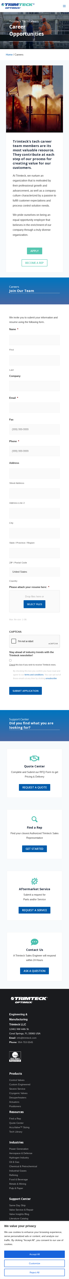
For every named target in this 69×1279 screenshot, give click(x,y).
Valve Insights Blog (19, 1214)
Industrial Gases (17, 1170)
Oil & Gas (14, 1162)
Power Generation (18, 1148)
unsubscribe (51, 678)
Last (11, 370)
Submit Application (26, 690)
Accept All (34, 1254)
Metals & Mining (17, 1183)
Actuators (14, 1102)
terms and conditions (34, 675)
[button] (34, 251)
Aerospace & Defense (20, 1153)
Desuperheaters (17, 1097)
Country (13, 581)
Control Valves (16, 1080)
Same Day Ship (17, 1205)
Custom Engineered (19, 1084)
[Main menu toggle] (64, 6)
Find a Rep (15, 1118)
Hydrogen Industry (19, 1157)
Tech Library (15, 1131)
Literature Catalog (18, 1218)
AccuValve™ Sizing (19, 1127)
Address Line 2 (17, 503)
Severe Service (17, 1088)
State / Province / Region (22, 543)
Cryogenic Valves (18, 1093)
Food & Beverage (18, 1179)
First (11, 350)
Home (9, 54)
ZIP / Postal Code (18, 563)
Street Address (16, 483)
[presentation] (34, 641)
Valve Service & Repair (21, 1209)
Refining (13, 1175)
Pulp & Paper (16, 1188)
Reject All (34, 1272)
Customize (34, 1263)
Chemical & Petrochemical (23, 1166)
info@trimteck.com (27, 1037)
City (11, 523)
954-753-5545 (25, 1042)
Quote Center (16, 1123)
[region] (34, 1250)
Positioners (15, 1106)
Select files (34, 604)
